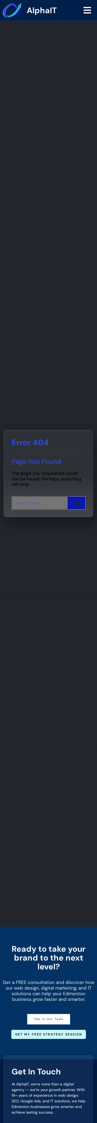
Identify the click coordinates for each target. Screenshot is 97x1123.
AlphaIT (42, 10)
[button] (87, 10)
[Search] (76, 503)
